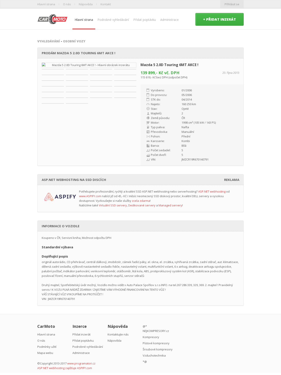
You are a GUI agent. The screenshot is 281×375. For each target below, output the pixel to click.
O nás (67, 4)
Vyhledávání (48, 41)
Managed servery (170, 205)
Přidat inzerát (81, 334)
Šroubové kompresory (158, 349)
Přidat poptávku (144, 20)
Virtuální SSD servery (113, 205)
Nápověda (86, 4)
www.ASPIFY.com (90, 196)
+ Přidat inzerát (219, 19)
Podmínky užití (46, 347)
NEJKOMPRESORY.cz (156, 331)
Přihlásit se (232, 4)
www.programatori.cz (81, 363)
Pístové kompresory (156, 343)
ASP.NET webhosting (211, 191)
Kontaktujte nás (118, 334)
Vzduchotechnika (154, 355)
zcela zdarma (141, 201)
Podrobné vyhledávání (113, 20)
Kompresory (151, 337)
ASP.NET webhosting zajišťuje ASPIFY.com (64, 368)
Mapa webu (45, 353)
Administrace (169, 20)
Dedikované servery (141, 205)
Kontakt (106, 4)
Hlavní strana (46, 4)
